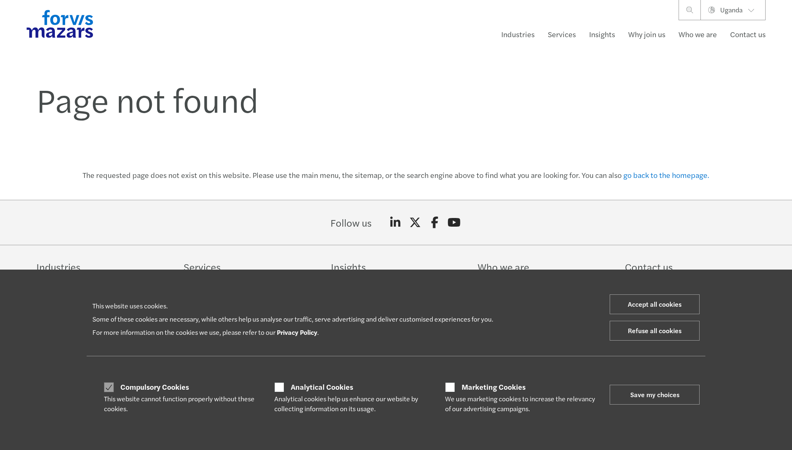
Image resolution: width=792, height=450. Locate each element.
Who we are (698, 34)
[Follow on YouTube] (454, 222)
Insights (602, 34)
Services (562, 34)
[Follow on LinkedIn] (395, 222)
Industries (518, 34)
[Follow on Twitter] (415, 222)
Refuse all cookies (654, 330)
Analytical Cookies (322, 387)
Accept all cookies (654, 304)
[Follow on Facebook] (434, 222)
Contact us (748, 34)
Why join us (646, 34)
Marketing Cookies (494, 387)
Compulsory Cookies (154, 387)
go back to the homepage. (666, 175)
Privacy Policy (297, 332)
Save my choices (654, 394)
